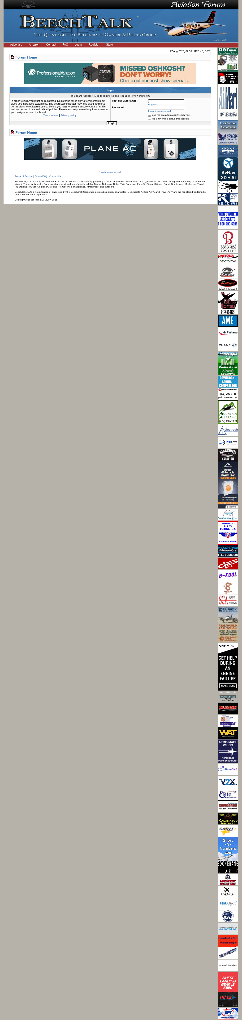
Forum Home (26, 57)
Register (94, 44)
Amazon (34, 44)
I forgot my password (159, 111)
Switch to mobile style (110, 172)
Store (109, 44)
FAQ (65, 44)
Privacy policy (68, 115)
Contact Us (55, 176)
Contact (51, 44)
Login (78, 44)
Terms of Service (24, 176)
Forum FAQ (41, 176)
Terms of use (50, 115)
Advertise (16, 44)
